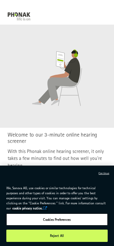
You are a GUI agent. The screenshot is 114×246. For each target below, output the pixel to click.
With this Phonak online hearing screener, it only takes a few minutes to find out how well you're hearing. (56, 158)
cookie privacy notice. (27, 208)
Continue (103, 173)
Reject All (57, 235)
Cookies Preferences (57, 219)
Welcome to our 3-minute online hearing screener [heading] (52, 138)
